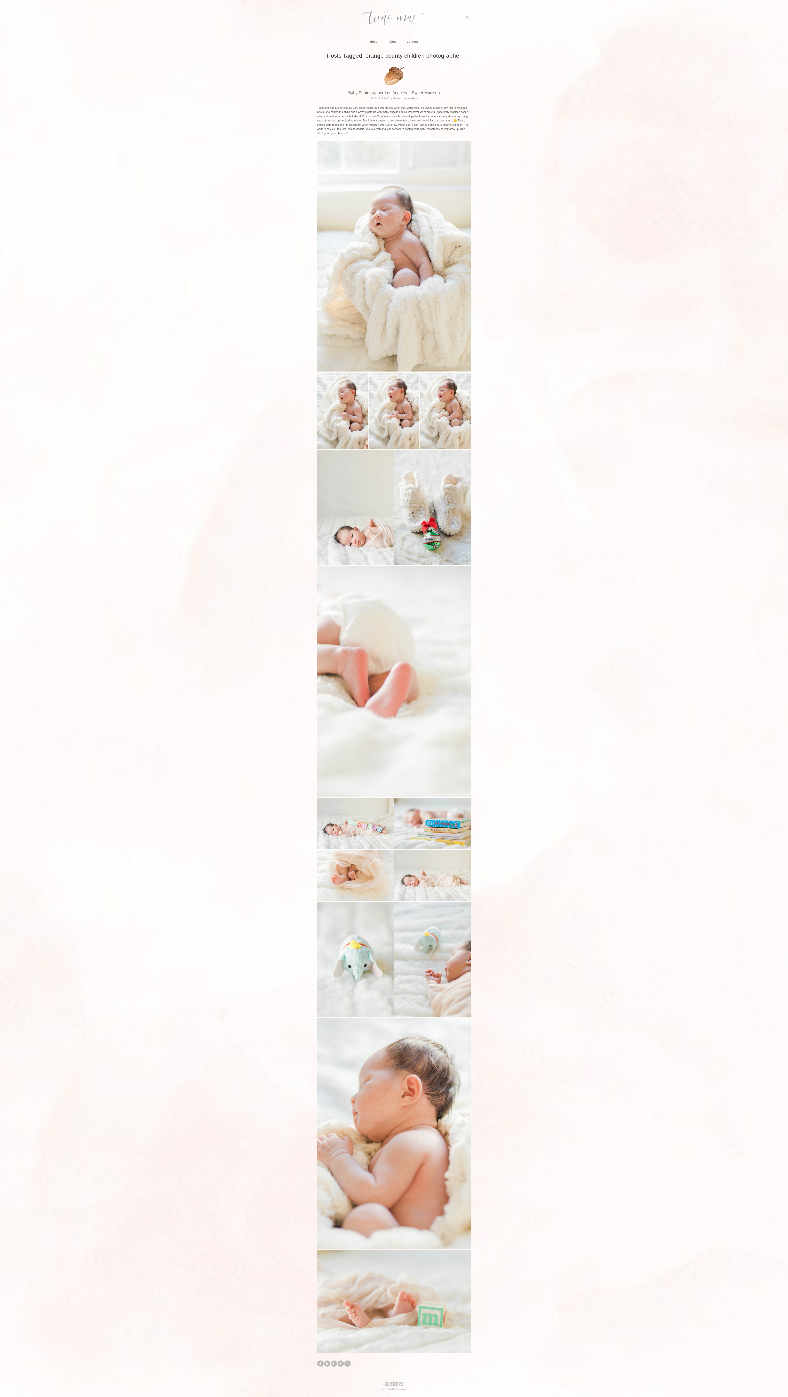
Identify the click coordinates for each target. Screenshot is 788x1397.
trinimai (397, 98)
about (374, 41)
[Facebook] (392, 1385)
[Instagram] (387, 1385)
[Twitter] (401, 1385)
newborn (412, 98)
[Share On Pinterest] (341, 1365)
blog (392, 41)
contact (412, 41)
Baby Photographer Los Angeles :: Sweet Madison (394, 92)
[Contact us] (347, 1365)
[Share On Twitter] (327, 1365)
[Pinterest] (396, 1385)
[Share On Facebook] (320, 1365)
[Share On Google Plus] (334, 1365)
